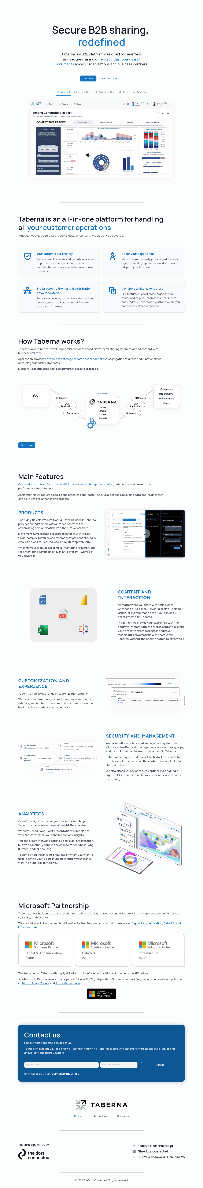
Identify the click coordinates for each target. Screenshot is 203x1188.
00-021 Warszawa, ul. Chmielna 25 (161, 1157)
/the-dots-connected (153, 1151)
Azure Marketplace (67, 983)
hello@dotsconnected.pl (155, 1146)
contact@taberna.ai (66, 1074)
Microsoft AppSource (35, 983)
